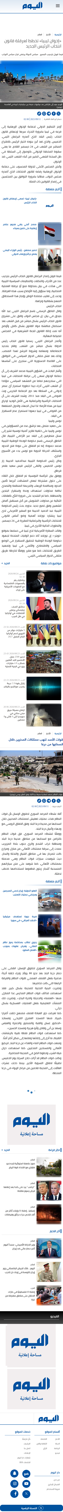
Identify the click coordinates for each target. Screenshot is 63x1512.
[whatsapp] (44, 114)
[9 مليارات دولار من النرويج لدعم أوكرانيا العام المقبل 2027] (43, 635)
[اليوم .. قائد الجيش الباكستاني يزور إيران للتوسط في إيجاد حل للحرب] (49, 1272)
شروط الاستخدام (53, 1489)
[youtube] (26, 1484)
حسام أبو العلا (56, 119)
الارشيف (27, 1443)
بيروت (54, 806)
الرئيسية (58, 34)
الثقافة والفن (42, 1443)
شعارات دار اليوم (23, 1458)
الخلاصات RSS (25, 1462)
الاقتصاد (43, 1439)
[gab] (26, 1474)
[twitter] (59, 114)
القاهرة (47, 119)
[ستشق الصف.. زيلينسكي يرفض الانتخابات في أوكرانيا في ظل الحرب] (43, 608)
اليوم (59, 806)
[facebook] (54, 114)
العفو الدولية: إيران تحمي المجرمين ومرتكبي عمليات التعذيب (20, 893)
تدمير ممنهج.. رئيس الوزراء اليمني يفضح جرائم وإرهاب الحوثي (20, 252)
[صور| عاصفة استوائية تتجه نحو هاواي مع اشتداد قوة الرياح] (49, 1167)
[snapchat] (14, 1473)
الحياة (57, 1443)
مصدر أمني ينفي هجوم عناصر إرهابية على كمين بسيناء (20, 226)
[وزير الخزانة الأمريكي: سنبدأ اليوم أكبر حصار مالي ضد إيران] (49, 1248)
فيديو (57, 1453)
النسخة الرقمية (29, 1508)
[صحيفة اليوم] (32, 6)
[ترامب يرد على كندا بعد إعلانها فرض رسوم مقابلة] (49, 1190)
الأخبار (48, 34)
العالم (40, 34)
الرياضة (57, 1448)
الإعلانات (27, 1453)
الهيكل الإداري (54, 1484)
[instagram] (14, 1484)
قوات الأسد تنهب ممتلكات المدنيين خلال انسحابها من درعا (36, 741)
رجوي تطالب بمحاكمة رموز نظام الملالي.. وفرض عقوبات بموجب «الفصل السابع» (20, 946)
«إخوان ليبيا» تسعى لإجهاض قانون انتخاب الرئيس (20, 200)
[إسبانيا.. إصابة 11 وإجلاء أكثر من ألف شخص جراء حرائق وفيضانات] (49, 1214)
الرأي (45, 1448)
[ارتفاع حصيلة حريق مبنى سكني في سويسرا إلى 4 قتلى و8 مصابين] (43, 715)
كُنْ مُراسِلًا (26, 1439)
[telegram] (49, 114)
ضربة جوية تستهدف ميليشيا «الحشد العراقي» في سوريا (20, 918)
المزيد (6, 563)
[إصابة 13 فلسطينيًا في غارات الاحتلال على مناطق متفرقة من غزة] (49, 1295)
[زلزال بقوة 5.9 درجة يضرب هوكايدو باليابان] (43, 688)
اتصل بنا (27, 1448)
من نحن (57, 1480)
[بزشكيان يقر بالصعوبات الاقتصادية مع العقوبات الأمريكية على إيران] (43, 582)
